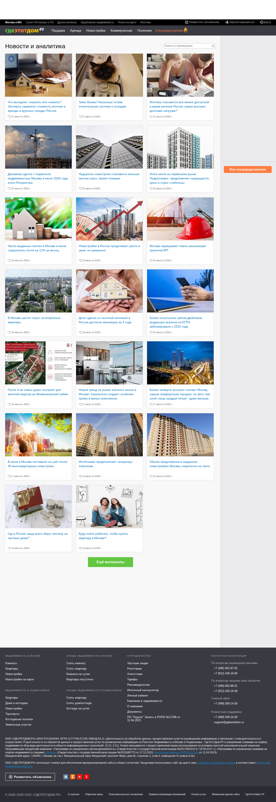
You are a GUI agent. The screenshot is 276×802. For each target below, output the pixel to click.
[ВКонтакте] (65, 776)
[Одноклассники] (72, 776)
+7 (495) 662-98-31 (225, 685)
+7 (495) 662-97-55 (225, 668)
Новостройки (95, 30)
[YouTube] (79, 776)
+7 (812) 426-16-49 (225, 691)
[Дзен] (86, 776)
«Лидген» (51, 752)
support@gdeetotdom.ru (229, 722)
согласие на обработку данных (216, 762)
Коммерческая (121, 30)
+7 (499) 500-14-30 (225, 703)
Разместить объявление (32, 777)
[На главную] (26, 31)
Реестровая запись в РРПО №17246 (176, 752)
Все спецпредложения (248, 169)
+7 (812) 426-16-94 (225, 673)
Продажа (58, 30)
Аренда (75, 30)
